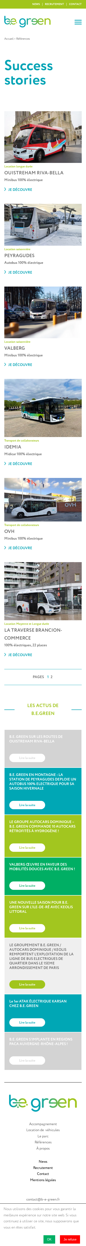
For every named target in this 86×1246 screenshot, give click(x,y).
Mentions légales (43, 1180)
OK (49, 1239)
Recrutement (54, 4)
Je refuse (70, 1239)
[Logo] (39, 22)
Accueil (8, 39)
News (36, 4)
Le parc (43, 1136)
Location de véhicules (43, 1130)
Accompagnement (43, 1124)
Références (43, 1142)
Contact (75, 4)
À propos (43, 1148)
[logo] (43, 1110)
